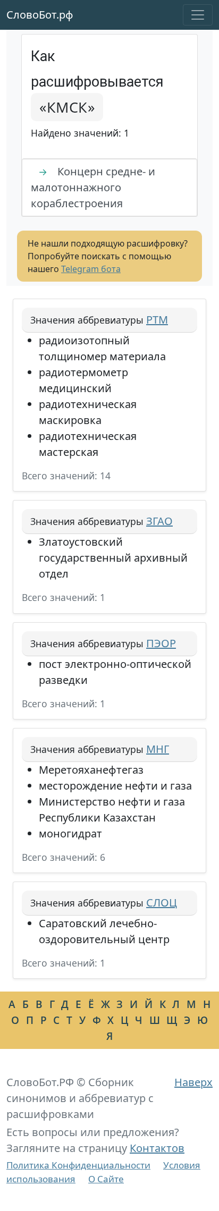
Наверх (193, 1082)
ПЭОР (161, 643)
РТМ (157, 319)
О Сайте (106, 1179)
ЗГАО (159, 521)
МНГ (157, 749)
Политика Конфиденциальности (78, 1165)
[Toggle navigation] (198, 15)
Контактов (157, 1148)
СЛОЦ (161, 902)
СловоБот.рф (39, 14)
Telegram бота (91, 269)
